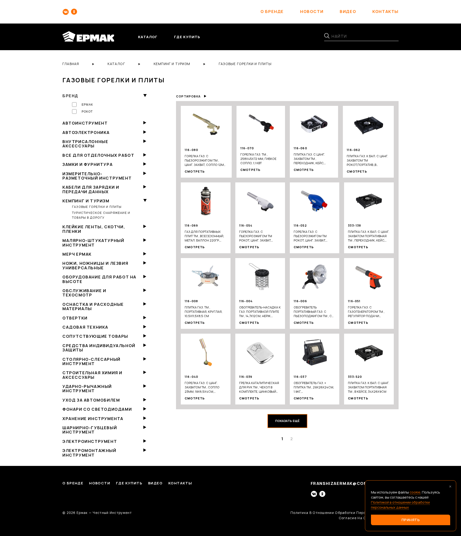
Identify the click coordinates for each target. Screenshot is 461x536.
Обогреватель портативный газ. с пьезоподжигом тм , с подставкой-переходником (313, 311)
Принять (410, 520)
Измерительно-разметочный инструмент (97, 176)
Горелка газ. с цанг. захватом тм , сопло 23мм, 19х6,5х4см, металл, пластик (202, 387)
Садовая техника (85, 327)
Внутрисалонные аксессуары (85, 144)
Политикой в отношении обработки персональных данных (400, 505)
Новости (99, 483)
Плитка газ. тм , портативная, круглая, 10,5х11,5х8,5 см (203, 311)
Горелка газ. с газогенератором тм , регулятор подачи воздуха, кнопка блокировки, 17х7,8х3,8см (368, 311)
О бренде (72, 483)
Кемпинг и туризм (85, 201)
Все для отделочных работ (98, 155)
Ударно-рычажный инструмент (87, 388)
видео (348, 11)
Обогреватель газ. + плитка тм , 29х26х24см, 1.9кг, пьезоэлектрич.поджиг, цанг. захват (314, 387)
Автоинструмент (85, 123)
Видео (155, 483)
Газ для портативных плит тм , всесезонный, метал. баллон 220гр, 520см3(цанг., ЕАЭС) (204, 236)
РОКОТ (87, 111)
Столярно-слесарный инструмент (91, 361)
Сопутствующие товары (95, 336)
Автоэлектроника (86, 132)
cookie (415, 492)
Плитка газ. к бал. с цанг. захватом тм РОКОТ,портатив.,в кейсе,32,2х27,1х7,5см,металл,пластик (368, 160)
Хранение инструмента (92, 418)
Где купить (129, 483)
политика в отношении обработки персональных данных (345, 513)
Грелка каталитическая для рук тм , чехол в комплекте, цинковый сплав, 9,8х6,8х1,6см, (259, 387)
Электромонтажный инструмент (89, 453)
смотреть (195, 171)
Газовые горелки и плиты (97, 207)
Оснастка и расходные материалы (93, 306)
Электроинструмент (89, 441)
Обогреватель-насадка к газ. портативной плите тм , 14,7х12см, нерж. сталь (260, 311)
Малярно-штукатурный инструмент (93, 242)
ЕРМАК (87, 104)
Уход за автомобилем (91, 400)
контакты (385, 11)
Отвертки (75, 318)
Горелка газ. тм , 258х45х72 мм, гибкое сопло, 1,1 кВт (258, 158)
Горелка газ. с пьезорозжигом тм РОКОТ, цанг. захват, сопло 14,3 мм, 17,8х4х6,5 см (259, 236)
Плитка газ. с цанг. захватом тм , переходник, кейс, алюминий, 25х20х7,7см (314, 158)
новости (311, 11)
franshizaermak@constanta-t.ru (355, 483)
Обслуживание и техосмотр (84, 293)
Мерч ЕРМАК (77, 254)
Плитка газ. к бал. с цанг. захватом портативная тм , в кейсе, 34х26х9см (368, 387)
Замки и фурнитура (87, 164)
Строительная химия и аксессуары (92, 375)
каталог (148, 37)
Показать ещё (287, 421)
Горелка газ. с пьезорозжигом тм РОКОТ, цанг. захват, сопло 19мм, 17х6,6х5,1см (314, 236)
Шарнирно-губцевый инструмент (89, 430)
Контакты (180, 483)
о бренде (272, 11)
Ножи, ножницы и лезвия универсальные (95, 265)
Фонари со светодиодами (97, 409)
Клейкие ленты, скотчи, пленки (93, 229)
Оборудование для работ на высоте (99, 279)
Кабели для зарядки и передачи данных (90, 189)
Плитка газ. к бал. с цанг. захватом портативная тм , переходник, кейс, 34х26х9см (368, 236)
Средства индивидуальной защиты (98, 348)
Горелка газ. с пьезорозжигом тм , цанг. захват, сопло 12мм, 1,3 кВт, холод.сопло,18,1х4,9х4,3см (206, 160)
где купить (187, 37)
